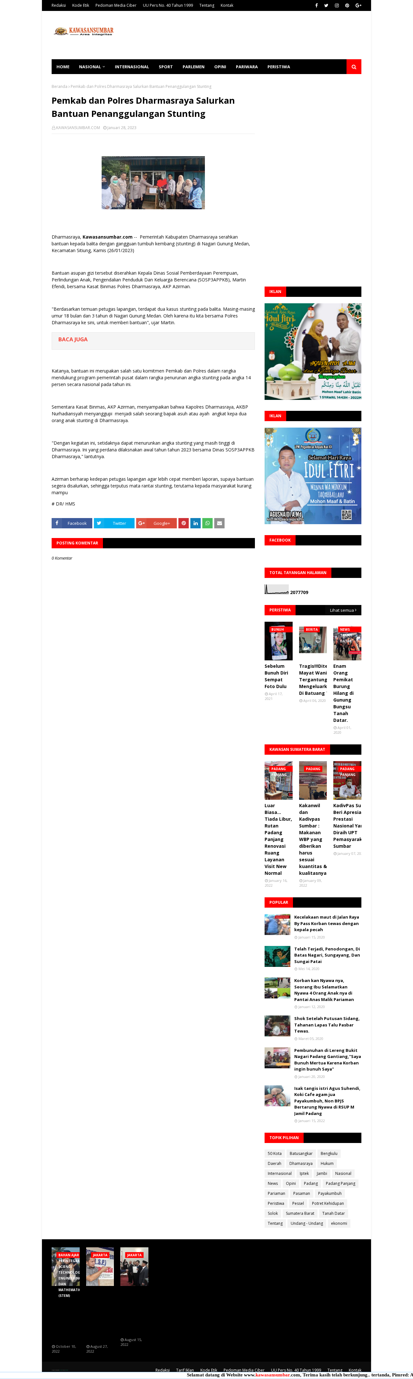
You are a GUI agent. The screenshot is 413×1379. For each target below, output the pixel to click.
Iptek (304, 1173)
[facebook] (316, 5)
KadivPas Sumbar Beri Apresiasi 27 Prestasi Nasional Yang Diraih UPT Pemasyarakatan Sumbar (353, 825)
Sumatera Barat (300, 1213)
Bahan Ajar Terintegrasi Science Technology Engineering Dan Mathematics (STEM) (67, 1315)
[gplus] (357, 5)
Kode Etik (80, 5)
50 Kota (275, 1153)
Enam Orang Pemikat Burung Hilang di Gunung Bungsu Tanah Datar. (343, 693)
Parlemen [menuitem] (194, 67)
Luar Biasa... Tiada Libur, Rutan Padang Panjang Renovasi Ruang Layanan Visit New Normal (278, 839)
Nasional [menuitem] (90, 67)
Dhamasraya (301, 1163)
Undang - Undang (307, 1223)
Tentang (206, 5)
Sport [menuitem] (166, 67)
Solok (273, 1213)
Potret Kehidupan (328, 1203)
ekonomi (339, 1223)
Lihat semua (342, 610)
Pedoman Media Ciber (116, 5)
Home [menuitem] (62, 67)
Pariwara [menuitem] (247, 67)
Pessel (298, 1203)
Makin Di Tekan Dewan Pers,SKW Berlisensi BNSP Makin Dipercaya (134, 1312)
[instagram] (336, 5)
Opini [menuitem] (220, 67)
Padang (311, 1183)
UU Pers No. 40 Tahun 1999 (168, 5)
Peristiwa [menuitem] (278, 67)
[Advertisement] (243, 35)
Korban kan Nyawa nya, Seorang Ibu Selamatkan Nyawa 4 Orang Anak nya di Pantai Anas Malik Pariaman (324, 990)
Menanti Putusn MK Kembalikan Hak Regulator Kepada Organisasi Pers (100, 1315)
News (273, 1183)
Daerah (274, 1163)
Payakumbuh (330, 1193)
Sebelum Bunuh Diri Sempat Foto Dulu (276, 676)
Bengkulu (329, 1153)
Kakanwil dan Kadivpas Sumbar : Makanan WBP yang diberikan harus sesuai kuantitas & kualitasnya (313, 839)
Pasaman (301, 1193)
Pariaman (276, 1193)
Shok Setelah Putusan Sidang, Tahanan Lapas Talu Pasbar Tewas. (327, 1024)
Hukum (327, 1163)
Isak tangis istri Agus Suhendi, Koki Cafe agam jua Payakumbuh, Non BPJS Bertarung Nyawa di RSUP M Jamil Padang (327, 1100)
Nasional (343, 1173)
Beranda (59, 86)
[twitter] (326, 5)
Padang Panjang (340, 1183)
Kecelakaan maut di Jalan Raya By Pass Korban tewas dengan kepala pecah (326, 923)
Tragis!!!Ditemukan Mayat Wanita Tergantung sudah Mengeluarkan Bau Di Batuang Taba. (321, 679)
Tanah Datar (333, 1213)
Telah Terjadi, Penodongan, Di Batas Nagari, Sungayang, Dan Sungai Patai (327, 955)
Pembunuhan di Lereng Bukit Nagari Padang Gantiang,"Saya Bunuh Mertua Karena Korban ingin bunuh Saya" (327, 1059)
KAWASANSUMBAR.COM (78, 127)
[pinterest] (347, 5)
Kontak (227, 5)
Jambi (322, 1173)
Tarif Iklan (185, 1370)
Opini (291, 1183)
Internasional (280, 1173)
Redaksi (59, 5)
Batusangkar (301, 1153)
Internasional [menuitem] (132, 67)
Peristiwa (276, 1203)
